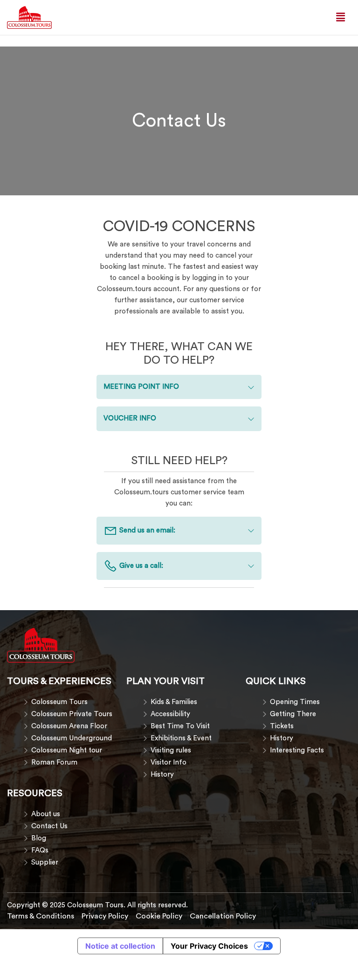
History (162, 774)
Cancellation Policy (223, 916)
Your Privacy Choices (209, 946)
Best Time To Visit (180, 726)
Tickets (282, 726)
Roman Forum (54, 762)
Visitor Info (168, 762)
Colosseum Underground (71, 738)
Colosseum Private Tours (71, 714)
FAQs (39, 850)
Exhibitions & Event (181, 738)
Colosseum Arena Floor (69, 726)
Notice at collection (120, 946)
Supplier (44, 862)
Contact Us (49, 826)
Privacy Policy (105, 916)
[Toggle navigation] (340, 17)
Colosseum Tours (59, 702)
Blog (38, 838)
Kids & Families (174, 702)
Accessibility (170, 714)
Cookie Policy (159, 916)
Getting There (293, 714)
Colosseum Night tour (66, 750)
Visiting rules (171, 750)
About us (45, 814)
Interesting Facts (297, 750)
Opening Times (295, 702)
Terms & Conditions (40, 916)
